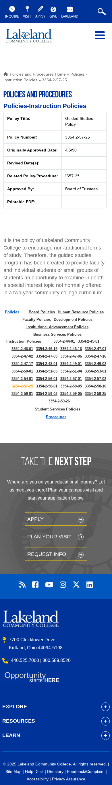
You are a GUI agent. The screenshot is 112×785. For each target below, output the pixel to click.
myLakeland (33, 38)
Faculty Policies (36, 319)
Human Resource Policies (81, 312)
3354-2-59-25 (95, 393)
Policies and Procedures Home (38, 74)
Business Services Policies (57, 334)
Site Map (13, 771)
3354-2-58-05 (71, 386)
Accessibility (38, 779)
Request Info (46, 554)
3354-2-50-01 (22, 371)
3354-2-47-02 (22, 356)
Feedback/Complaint (86, 771)
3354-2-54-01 (22, 379)
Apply (35, 519)
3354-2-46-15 (46, 349)
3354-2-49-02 (95, 364)
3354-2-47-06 (71, 356)
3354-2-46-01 (22, 349)
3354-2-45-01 (88, 341)
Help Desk (34, 771)
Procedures (56, 417)
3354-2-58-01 (46, 386)
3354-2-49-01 (71, 364)
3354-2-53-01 (95, 371)
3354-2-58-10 (95, 386)
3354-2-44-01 (64, 341)
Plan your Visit (49, 537)
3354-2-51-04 (71, 371)
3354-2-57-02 (95, 379)
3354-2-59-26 (59, 401)
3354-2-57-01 (71, 379)
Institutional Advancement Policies (57, 327)
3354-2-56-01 (46, 379)
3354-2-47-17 (22, 364)
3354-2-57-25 (54, 80)
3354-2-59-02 (46, 393)
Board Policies (42, 312)
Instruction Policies (20, 80)
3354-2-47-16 (95, 356)
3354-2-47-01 (95, 349)
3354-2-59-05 (71, 393)
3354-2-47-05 (46, 356)
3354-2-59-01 (22, 393)
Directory (55, 771)
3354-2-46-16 (71, 349)
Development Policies (73, 319)
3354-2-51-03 (46, 371)
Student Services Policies (57, 409)
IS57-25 (72, 176)
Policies (77, 74)
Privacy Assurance (68, 779)
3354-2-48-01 (46, 364)
